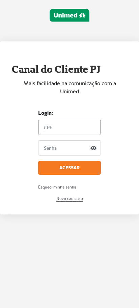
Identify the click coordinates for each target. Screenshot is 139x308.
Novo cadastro (69, 198)
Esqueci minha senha (57, 187)
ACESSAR (69, 168)
